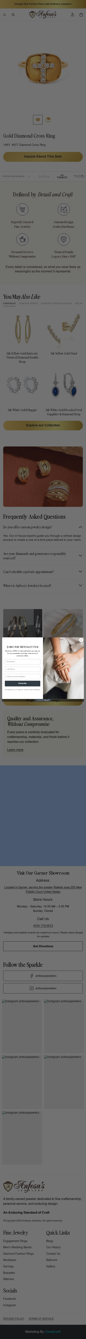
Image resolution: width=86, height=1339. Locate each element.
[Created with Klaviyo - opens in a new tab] (43, 700)
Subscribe (22, 683)
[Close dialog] (81, 640)
